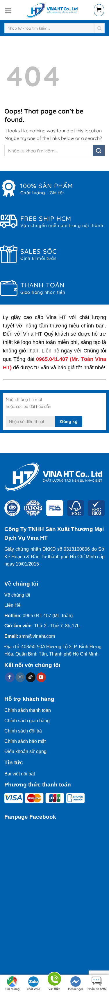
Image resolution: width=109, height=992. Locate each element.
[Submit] (99, 28)
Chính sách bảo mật (25, 741)
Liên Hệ (12, 605)
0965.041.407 (52, 359)
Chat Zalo (33, 989)
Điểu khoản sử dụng (25, 751)
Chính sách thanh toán (27, 710)
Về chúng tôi (17, 595)
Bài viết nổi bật (19, 773)
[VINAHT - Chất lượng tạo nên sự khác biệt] (53, 10)
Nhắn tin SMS (96, 989)
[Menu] (8, 10)
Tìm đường (12, 989)
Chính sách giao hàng (27, 720)
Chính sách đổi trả (23, 730)
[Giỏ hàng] (99, 10)
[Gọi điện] (54, 980)
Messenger (75, 989)
